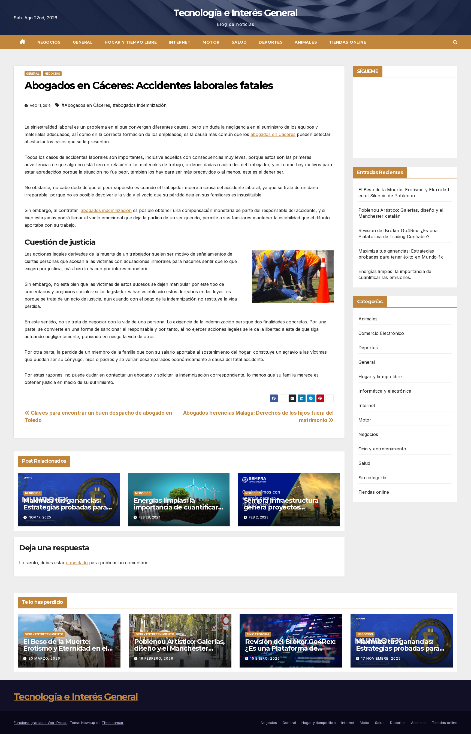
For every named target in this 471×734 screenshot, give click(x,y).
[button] (455, 42)
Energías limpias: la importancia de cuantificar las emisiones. (176, 507)
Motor (211, 42)
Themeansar (112, 722)
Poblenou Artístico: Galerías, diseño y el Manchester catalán (179, 648)
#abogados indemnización (140, 105)
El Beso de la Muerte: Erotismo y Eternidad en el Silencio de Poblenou (65, 648)
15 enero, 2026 (265, 658)
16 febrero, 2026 (156, 658)
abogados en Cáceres (272, 134)
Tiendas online (347, 42)
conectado (77, 562)
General (83, 42)
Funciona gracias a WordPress (40, 722)
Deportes (271, 42)
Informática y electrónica (385, 391)
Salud (239, 42)
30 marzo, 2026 (44, 658)
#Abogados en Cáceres (86, 105)
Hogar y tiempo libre (131, 42)
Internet (180, 42)
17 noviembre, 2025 (381, 658)
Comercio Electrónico (381, 333)
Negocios (49, 42)
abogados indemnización (106, 210)
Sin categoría (372, 477)
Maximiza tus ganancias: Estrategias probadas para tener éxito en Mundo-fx (65, 507)
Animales (306, 42)
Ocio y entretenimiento (382, 448)
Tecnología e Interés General (235, 13)
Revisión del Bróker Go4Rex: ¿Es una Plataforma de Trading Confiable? (290, 648)
